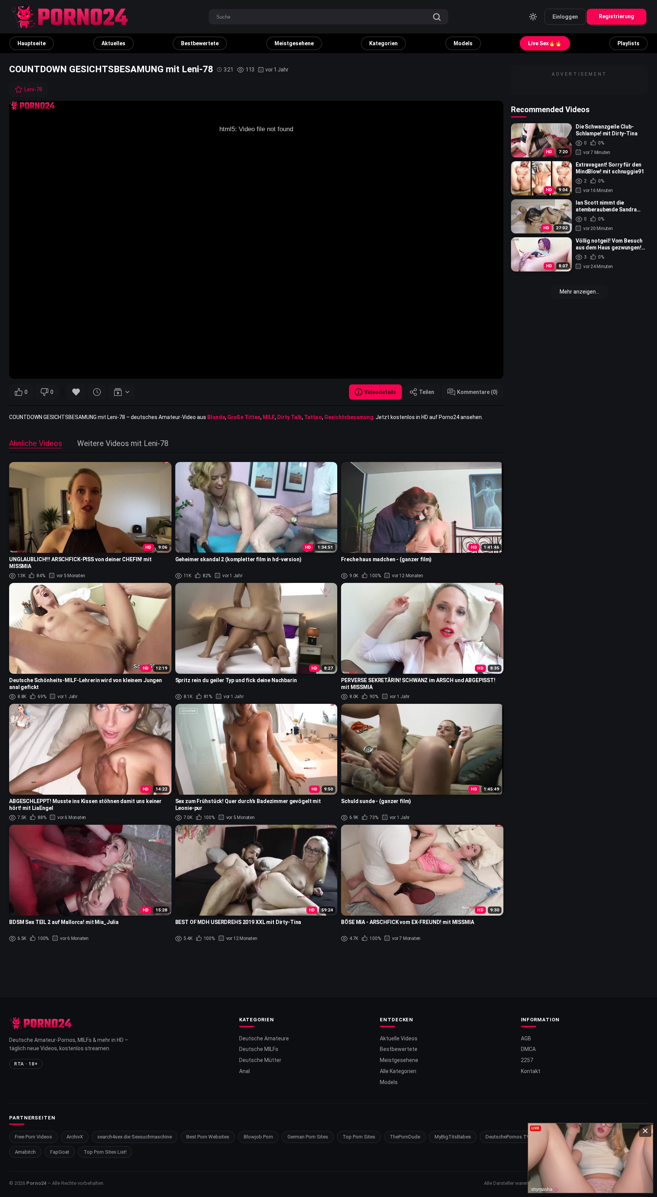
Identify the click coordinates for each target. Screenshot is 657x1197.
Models (463, 43)
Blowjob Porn (258, 1137)
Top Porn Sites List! (105, 1152)
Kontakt (530, 1071)
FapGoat (59, 1152)
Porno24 (36, 1183)
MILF (269, 417)
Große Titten (243, 417)
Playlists (628, 43)
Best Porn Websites (207, 1137)
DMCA (528, 1049)
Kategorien (383, 43)
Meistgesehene (294, 43)
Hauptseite (31, 43)
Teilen (426, 392)
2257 (527, 1060)
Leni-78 (33, 89)
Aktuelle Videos (398, 1038)
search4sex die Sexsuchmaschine (134, 1137)
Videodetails (380, 392)
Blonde (216, 417)
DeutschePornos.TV (508, 1137)
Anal (244, 1071)
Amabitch (25, 1152)
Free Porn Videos (33, 1137)
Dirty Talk (289, 417)
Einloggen (565, 17)
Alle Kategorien (398, 1071)
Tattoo (313, 417)
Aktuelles (113, 43)
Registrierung (616, 16)
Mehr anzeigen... (579, 292)
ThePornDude (405, 1137)
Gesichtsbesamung (348, 417)
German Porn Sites (307, 1137)
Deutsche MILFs (258, 1049)
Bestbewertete (200, 43)
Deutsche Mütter (260, 1060)
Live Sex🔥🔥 (545, 43)
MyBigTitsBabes (453, 1137)
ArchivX (75, 1137)
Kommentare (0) (477, 392)
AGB (526, 1038)
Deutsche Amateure (264, 1038)
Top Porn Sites (359, 1137)
